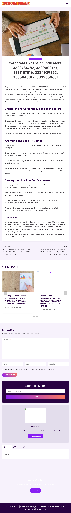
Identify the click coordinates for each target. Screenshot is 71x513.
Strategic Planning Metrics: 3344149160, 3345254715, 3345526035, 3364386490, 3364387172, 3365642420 (54, 250)
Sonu (30, 82)
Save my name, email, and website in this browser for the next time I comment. (29, 369)
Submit (35, 397)
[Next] (65, 293)
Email (28, 364)
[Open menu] (67, 3)
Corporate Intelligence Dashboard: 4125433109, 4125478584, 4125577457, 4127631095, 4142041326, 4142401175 (50, 301)
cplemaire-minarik (35, 59)
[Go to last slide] (5, 293)
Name (5, 364)
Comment (7, 340)
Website (52, 364)
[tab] (33, 316)
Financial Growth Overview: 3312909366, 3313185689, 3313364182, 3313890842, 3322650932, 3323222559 (16, 250)
